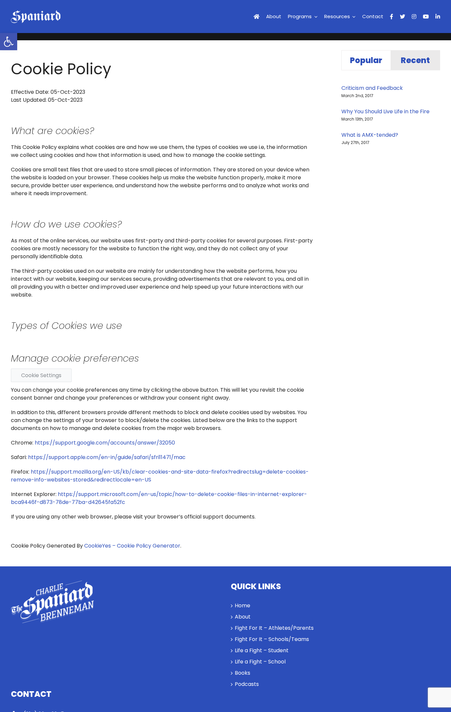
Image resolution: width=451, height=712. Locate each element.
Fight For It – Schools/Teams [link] (272, 639)
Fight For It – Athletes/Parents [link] (274, 628)
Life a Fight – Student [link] (262, 650)
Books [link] (242, 673)
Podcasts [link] (247, 684)
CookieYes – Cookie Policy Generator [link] (132, 546)
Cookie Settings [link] (41, 375)
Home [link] (242, 605)
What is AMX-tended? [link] (369, 135)
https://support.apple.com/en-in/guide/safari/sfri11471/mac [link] (107, 457)
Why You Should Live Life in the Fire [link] (385, 111)
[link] (8, 41)
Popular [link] (366, 60)
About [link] (243, 617)
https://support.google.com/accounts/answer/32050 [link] (105, 442)
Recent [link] (415, 60)
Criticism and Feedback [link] (372, 88)
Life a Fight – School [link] (260, 661)
